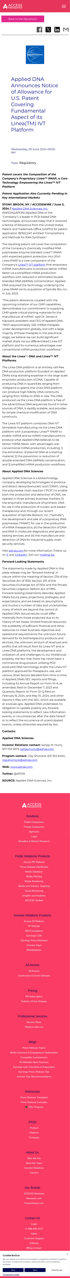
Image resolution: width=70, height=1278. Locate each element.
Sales (34, 1233)
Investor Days (34, 945)
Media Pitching (34, 876)
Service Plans (34, 1022)
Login (34, 1224)
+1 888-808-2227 (34, 1228)
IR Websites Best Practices (34, 1062)
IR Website (34, 926)
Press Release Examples (34, 1102)
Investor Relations (34, 1167)
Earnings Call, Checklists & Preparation (34, 1067)
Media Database (34, 871)
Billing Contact (34, 1248)
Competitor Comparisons (34, 1057)
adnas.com (16, 550)
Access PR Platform (34, 862)
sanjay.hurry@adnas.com (37, 749)
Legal (34, 836)
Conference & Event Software (34, 975)
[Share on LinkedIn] (57, 29)
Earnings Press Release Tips (34, 1071)
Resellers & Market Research (34, 841)
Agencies (34, 831)
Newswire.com (34, 1198)
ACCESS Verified (34, 900)
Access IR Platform (34, 921)
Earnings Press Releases (34, 940)
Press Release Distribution (34, 866)
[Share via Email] (66, 29)
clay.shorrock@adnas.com (19, 760)
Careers (34, 1172)
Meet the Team (34, 1163)
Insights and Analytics (34, 895)
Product (34, 1127)
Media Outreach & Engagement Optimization (34, 1052)
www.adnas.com (21, 766)
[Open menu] (64, 6)
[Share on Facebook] (39, 29)
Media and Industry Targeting (34, 886)
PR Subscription (34, 996)
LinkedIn (21, 554)
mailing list (47, 554)
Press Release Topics (34, 1047)
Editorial (34, 1243)
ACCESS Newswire (34, 1193)
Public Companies (34, 822)
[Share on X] (48, 29)
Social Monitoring (34, 890)
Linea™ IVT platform (31, 264)
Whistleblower (34, 950)
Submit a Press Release (34, 1001)
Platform (34, 1132)
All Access (34, 970)
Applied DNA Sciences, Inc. (30, 208)
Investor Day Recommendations (34, 1076)
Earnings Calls (34, 935)
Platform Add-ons (34, 1027)
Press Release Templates (34, 1097)
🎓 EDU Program (34, 1107)
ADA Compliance (34, 930)
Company (34, 1137)
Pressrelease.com (34, 1203)
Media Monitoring (34, 881)
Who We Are (34, 1158)
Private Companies (34, 826)
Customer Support (34, 1238)
